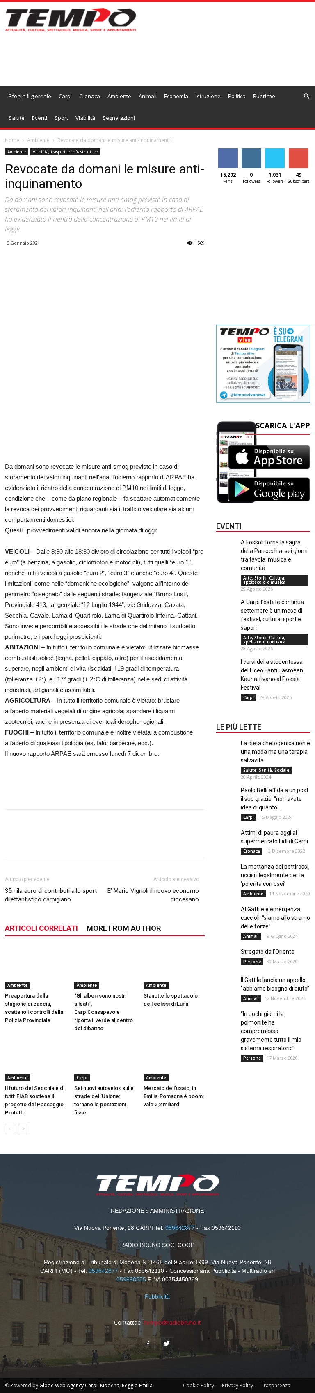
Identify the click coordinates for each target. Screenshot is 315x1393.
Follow (251, 151)
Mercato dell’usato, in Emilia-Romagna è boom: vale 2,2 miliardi (174, 1096)
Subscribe (299, 151)
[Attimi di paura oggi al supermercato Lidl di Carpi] (226, 845)
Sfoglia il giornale (30, 96)
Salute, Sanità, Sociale (266, 770)
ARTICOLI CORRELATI (41, 928)
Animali (148, 96)
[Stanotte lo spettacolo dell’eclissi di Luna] (174, 968)
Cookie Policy (198, 1385)
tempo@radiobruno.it (172, 1322)
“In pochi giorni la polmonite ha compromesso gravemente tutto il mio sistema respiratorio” (271, 1031)
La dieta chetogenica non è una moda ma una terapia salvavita (275, 752)
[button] (306, 96)
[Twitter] (166, 1343)
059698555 (131, 1279)
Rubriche (264, 96)
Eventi (39, 117)
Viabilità (85, 117)
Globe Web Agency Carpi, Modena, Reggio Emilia (96, 1385)
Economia (176, 96)
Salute (17, 117)
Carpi (65, 96)
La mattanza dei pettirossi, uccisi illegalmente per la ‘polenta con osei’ (275, 875)
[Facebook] (148, 1343)
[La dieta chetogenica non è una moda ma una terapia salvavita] (226, 755)
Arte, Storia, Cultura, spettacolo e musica (264, 580)
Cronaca (89, 96)
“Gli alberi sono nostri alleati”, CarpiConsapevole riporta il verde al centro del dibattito (103, 1012)
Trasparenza (275, 1385)
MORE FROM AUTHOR (124, 928)
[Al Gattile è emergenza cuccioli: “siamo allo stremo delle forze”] (226, 921)
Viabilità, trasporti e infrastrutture (65, 152)
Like (228, 151)
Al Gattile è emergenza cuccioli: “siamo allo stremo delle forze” (275, 918)
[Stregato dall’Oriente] (226, 964)
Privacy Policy (237, 1385)
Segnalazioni (119, 117)
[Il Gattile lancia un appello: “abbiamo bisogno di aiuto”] (226, 992)
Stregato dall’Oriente (267, 951)
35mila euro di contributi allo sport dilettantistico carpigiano (51, 895)
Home (12, 140)
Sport (61, 117)
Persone (252, 961)
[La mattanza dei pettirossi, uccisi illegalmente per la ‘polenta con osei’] (226, 879)
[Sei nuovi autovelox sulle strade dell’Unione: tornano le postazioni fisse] (104, 1060)
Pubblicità (157, 1296)
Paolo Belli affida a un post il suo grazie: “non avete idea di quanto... (274, 799)
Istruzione (208, 96)
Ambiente (119, 96)
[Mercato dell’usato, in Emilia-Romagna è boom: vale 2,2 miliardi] (174, 1060)
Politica (237, 96)
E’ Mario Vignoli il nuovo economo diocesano (153, 895)
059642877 (180, 1227)
